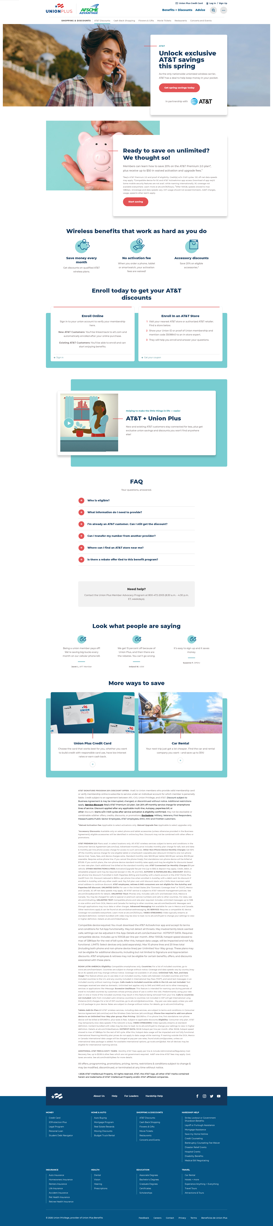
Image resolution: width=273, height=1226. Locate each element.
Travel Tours (191, 1188)
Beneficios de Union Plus (214, 1218)
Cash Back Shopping (124, 20)
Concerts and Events (201, 20)
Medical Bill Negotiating (197, 1160)
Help (114, 1096)
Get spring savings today (179, 87)
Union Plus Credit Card (191, 3)
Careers (157, 1218)
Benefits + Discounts (177, 10)
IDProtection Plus (58, 1122)
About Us (99, 1096)
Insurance (52, 1170)
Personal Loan (56, 1131)
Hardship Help (154, 1096)
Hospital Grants (192, 1151)
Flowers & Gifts (146, 20)
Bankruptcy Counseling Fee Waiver (202, 1143)
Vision (97, 1179)
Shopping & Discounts (149, 1112)
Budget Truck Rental (104, 1135)
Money (50, 1112)
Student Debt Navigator (61, 1135)
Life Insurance (56, 1188)
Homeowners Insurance (61, 1179)
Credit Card (54, 1118)
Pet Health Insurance (59, 1197)
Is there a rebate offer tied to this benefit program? (122, 559)
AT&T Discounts (102, 20)
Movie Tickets (164, 20)
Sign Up (223, 3)
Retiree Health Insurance (61, 1201)
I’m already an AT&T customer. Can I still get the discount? (127, 524)
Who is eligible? (98, 500)
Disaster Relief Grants (195, 1147)
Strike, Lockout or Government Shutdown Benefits (200, 1119)
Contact (170, 1218)
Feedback (144, 1218)
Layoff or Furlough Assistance (200, 1125)
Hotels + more (192, 1179)
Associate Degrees (148, 1175)
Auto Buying (100, 1118)
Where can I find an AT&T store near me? (115, 547)
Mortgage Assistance (195, 1129)
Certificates (145, 1188)
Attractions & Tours (194, 1193)
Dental (97, 1175)
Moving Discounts (103, 1131)
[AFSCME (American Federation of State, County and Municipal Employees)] (92, 9)
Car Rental (180, 743)
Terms (194, 1218)
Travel (186, 1170)
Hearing (98, 1184)
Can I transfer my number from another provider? (121, 536)
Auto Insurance (56, 1175)
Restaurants (181, 20)
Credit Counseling (194, 1138)
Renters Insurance (58, 1184)
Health (95, 1170)
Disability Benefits (194, 1156)
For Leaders (131, 1096)
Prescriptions (100, 1188)
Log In (212, 3)
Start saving (135, 201)
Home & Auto (98, 1112)
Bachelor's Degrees (149, 1179)
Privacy (182, 1218)
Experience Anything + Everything (202, 1184)
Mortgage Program (104, 1122)
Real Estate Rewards (104, 1126)
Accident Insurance (58, 1193)
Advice (200, 10)
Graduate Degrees (148, 1184)
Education (142, 1170)
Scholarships (145, 1193)
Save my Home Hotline (196, 1134)
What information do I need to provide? (114, 512)
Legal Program (56, 1126)
